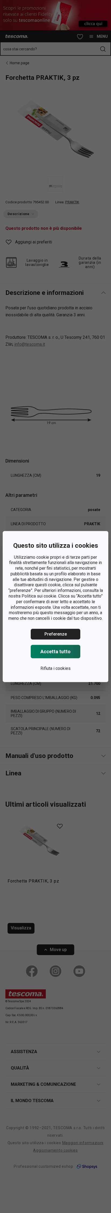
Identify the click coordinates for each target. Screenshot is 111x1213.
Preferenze (55, 634)
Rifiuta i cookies (55, 668)
